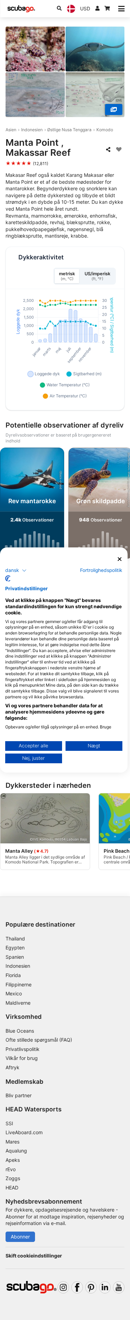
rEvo (11, 1169)
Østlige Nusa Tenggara (69, 129)
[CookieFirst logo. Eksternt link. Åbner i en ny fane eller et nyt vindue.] (7, 578)
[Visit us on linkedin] (105, 1287)
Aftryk (12, 1067)
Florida (13, 975)
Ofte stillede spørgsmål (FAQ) (39, 1040)
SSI (9, 1123)
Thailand (15, 938)
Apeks (13, 1160)
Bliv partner (19, 1095)
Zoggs (13, 1178)
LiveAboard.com (24, 1132)
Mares (12, 1142)
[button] (16, 570)
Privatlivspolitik (23, 1049)
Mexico (14, 993)
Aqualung (16, 1151)
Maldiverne (18, 1003)
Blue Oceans (20, 1031)
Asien (11, 129)
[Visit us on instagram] (63, 1287)
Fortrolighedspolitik (101, 570)
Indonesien (32, 129)
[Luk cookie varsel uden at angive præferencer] (119, 559)
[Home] (21, 8)
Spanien (15, 957)
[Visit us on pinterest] (91, 1287)
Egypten (15, 947)
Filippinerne (19, 984)
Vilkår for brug (22, 1058)
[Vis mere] (113, 109)
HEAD (12, 1187)
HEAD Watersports (34, 1109)
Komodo (104, 129)
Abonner (20, 1237)
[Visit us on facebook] (77, 1287)
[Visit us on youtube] (118, 1287)
